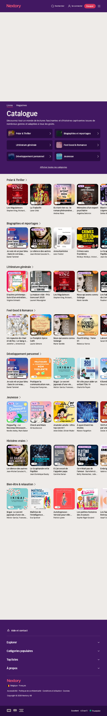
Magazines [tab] (21, 105)
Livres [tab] (10, 105)
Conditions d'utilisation (52, 691)
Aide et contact (19, 630)
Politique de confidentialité (30, 691)
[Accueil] (28, 6)
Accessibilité (12, 691)
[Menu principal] (99, 6)
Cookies (66, 691)
